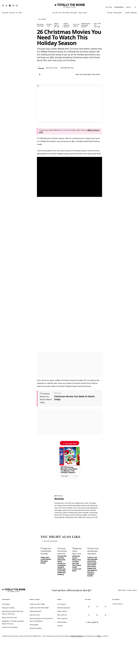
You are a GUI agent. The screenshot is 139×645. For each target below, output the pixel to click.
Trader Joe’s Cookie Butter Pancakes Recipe (46, 560)
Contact (59, 626)
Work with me (62, 615)
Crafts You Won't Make (37, 604)
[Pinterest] (10, 5)
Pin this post (69, 444)
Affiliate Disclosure (117, 642)
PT (105, 606)
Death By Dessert (35, 611)
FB (97, 615)
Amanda (59, 498)
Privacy (99, 642)
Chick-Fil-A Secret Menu (10, 627)
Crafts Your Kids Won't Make (39, 608)
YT (89, 615)
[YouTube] (13, 5)
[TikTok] (6, 5)
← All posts (41, 19)
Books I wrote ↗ (62, 611)
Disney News (34, 625)
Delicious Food (34, 615)
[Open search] (135, 7)
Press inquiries (62, 618)
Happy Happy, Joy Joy (57, 25)
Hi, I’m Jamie (61, 604)
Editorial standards (63, 608)
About (128, 7)
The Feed (108, 7)
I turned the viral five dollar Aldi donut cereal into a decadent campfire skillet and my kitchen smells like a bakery (61, 565)
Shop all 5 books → (118, 604)
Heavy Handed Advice (67, 25)
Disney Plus (49, 25)
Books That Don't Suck (9, 617)
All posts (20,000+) (36, 628)
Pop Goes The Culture (97, 25)
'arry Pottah (6, 604)
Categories (119, 7)
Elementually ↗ (62, 622)
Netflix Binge (76, 25)
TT (97, 606)
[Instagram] (3, 5)
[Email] (17, 5)
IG (88, 606)
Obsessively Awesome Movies (86, 25)
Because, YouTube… (41, 25)
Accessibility (132, 642)
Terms (106, 642)
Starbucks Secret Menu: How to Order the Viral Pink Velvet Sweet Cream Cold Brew (76, 563)
